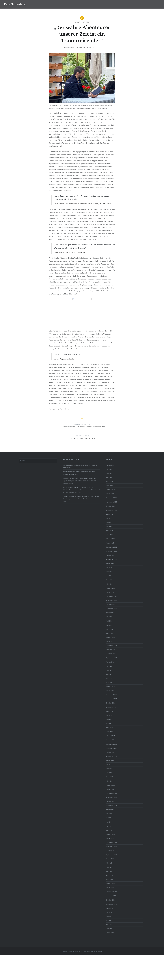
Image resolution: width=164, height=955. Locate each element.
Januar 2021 (110, 740)
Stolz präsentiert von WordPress (71, 951)
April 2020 (109, 777)
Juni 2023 (109, 621)
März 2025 (109, 535)
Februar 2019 (110, 834)
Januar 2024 (110, 592)
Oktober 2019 (110, 801)
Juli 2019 (109, 814)
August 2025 (110, 514)
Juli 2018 (109, 863)
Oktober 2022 (110, 654)
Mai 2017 (109, 920)
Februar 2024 (110, 588)
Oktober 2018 (110, 851)
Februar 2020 (110, 785)
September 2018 (111, 855)
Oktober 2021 (110, 703)
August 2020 (110, 760)
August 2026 (110, 465)
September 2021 (111, 707)
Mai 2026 (109, 477)
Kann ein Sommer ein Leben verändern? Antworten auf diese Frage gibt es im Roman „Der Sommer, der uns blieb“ (81, 498)
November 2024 (111, 551)
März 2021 (109, 732)
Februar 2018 (110, 883)
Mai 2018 (109, 871)
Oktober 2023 (110, 604)
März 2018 (109, 879)
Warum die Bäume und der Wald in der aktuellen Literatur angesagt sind (79, 473)
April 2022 (109, 678)
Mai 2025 (109, 526)
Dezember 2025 (111, 498)
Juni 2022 (109, 670)
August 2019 (110, 809)
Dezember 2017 (111, 892)
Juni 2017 (109, 916)
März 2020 (109, 781)
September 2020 (111, 756)
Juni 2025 (109, 522)
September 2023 (111, 608)
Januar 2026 (110, 494)
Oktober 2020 (110, 752)
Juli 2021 (109, 715)
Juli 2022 (109, 666)
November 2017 (111, 896)
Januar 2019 (110, 838)
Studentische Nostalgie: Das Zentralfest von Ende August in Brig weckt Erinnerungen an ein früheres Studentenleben (80, 480)
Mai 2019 (109, 822)
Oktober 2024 (110, 555)
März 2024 (109, 584)
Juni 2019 (109, 818)
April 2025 (109, 530)
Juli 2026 (109, 469)
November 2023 (111, 600)
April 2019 (109, 826)
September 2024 (111, 559)
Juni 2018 (109, 867)
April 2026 (109, 481)
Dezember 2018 (111, 842)
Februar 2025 (110, 539)
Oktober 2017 (110, 900)
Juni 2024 (109, 572)
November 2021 (111, 699)
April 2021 (109, 727)
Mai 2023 (109, 625)
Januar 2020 (110, 789)
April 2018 (109, 875)
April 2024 (109, 580)
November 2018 (111, 846)
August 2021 (110, 711)
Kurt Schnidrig (15, 4)
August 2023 (110, 613)
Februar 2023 (110, 637)
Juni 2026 (109, 473)
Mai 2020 (109, 773)
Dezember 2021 (111, 695)
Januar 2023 (110, 641)
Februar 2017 (110, 933)
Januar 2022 (110, 691)
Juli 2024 (109, 567)
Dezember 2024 (111, 547)
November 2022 (111, 649)
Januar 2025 (110, 543)
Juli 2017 (109, 912)
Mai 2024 (109, 576)
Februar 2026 (110, 489)
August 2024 (110, 563)
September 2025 (111, 510)
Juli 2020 (109, 764)
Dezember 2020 (111, 744)
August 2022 (110, 662)
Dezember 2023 (111, 596)
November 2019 (111, 797)
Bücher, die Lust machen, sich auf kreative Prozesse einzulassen (80, 466)
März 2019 (109, 830)
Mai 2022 (109, 674)
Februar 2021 (110, 736)
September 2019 (111, 805)
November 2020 (111, 748)
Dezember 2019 (111, 793)
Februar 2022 (110, 686)
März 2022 (109, 682)
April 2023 (109, 629)
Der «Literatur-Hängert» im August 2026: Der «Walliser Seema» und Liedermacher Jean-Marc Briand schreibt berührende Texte (81, 489)
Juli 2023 (109, 617)
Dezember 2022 (111, 645)
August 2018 (110, 859)
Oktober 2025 (110, 506)
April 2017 (109, 924)
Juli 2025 (109, 518)
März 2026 (109, 485)
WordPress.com (97, 951)
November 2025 (111, 502)
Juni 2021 (109, 719)
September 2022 (111, 658)
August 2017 (110, 908)
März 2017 (109, 928)
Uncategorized (82, 22)
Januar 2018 (110, 887)
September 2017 (111, 904)
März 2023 (109, 633)
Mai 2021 (109, 723)
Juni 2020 (109, 768)
